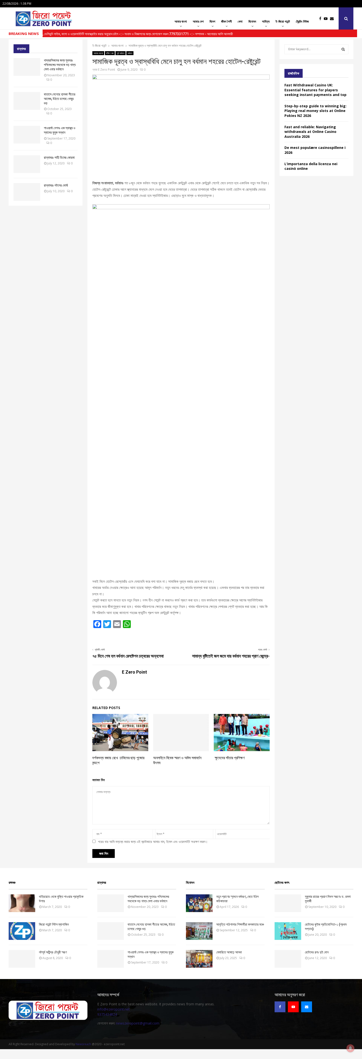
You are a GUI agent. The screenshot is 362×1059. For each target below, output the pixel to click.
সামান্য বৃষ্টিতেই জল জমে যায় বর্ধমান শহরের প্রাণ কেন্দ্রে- (231, 656)
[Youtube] (327, 18)
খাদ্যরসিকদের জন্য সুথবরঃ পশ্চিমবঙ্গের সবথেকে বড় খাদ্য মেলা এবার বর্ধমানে (60, 64)
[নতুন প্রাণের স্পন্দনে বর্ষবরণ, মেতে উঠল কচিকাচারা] (199, 903)
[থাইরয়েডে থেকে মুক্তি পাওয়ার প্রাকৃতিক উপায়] (22, 903)
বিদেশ (212, 21)
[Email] (333, 18)
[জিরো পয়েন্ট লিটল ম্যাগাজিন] (22, 931)
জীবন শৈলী (226, 21)
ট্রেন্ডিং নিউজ (302, 21)
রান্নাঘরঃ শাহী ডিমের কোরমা (59, 157)
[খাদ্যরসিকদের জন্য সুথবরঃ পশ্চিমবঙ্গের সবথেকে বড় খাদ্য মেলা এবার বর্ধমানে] (27, 67)
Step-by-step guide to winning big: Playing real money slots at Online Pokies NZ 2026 (315, 111)
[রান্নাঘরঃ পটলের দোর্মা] (27, 192)
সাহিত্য (266, 21)
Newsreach (83, 1044)
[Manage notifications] (350, 1048)
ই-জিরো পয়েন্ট (283, 21)
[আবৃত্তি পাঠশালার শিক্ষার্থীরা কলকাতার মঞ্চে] (199, 931)
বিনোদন (252, 21)
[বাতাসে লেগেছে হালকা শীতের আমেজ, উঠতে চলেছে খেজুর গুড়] (27, 101)
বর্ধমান (130, 53)
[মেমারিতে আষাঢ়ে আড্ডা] (199, 959)
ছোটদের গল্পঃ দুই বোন (317, 952)
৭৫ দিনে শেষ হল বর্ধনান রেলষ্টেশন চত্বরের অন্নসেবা (128, 656)
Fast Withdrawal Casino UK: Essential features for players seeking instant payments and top (315, 90)
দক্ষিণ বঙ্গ (110, 53)
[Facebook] (321, 18)
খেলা (240, 21)
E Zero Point (106, 69)
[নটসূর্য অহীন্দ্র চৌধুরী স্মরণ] (22, 959)
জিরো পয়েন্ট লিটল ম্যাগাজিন (54, 924)
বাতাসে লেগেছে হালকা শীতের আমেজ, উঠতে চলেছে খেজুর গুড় (59, 98)
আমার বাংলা (181, 21)
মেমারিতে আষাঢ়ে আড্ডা (229, 952)
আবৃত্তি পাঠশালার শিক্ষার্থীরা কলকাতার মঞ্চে (240, 924)
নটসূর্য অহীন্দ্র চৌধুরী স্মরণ (53, 952)
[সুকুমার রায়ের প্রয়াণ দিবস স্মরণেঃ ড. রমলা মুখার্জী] (288, 903)
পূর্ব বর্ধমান (120, 53)
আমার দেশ (198, 21)
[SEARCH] (343, 49)
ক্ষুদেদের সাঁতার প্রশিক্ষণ (229, 758)
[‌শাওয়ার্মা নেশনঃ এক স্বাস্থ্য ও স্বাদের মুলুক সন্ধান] (27, 134)
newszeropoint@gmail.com (137, 1023)
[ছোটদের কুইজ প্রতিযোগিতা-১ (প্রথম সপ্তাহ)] (288, 931)
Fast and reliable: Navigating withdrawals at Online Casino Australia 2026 (310, 132)
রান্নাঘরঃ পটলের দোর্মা (56, 185)
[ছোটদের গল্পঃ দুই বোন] (288, 959)
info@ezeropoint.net (113, 1009)
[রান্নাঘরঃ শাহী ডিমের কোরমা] (27, 164)
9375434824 (107, 1014)
